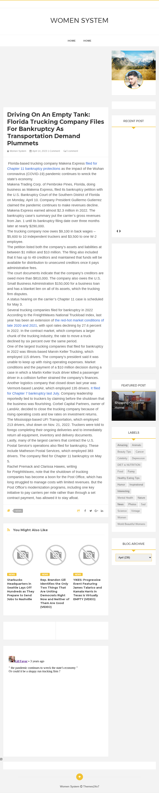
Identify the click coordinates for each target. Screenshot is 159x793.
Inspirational (136, 484)
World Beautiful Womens (131, 524)
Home (87, 40)
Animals (136, 445)
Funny (131, 471)
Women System (79, 20)
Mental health (125, 497)
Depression (138, 458)
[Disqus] (55, 703)
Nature (141, 497)
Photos (132, 504)
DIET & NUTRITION (129, 464)
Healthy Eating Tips (129, 478)
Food (120, 471)
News (18, 511)
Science (122, 510)
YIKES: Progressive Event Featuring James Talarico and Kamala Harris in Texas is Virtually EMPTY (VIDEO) (87, 589)
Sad (143, 504)
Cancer (140, 451)
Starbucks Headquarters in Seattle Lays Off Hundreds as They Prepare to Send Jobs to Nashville (20, 589)
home (72, 40)
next (119, 231)
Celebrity (122, 458)
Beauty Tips (124, 451)
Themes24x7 (91, 786)
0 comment (72, 151)
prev (117, 231)
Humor (121, 484)
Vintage (135, 510)
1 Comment (54, 151)
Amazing (122, 445)
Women (122, 517)
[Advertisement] (55, 78)
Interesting (123, 491)
